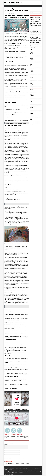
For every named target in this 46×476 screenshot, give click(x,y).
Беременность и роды (32, 90)
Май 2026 (31, 51)
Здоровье (31, 101)
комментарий (6, 444)
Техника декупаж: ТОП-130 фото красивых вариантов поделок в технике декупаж (35, 38)
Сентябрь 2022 (31, 82)
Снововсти (31, 120)
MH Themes (14, 474)
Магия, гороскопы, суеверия (33, 106)
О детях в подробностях (33, 109)
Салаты (31, 119)
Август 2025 (31, 53)
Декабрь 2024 (31, 58)
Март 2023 (31, 78)
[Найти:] (35, 12)
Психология (31, 113)
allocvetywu (31, 40)
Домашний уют (31, 96)
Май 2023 (31, 76)
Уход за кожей (31, 124)
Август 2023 (31, 72)
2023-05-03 (6, 13)
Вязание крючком (32, 94)
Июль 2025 (31, 54)
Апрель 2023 (31, 77)
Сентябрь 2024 (31, 59)
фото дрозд (6, 468)
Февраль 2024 (31, 65)
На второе (31, 108)
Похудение (31, 112)
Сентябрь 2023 (31, 71)
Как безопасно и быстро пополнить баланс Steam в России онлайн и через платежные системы (35, 19)
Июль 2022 (31, 83)
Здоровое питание (32, 100)
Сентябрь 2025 (31, 52)
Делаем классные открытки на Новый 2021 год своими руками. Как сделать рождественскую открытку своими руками (35, 31)
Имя (5, 449)
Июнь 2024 (31, 60)
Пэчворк (31, 114)
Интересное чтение (32, 102)
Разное (31, 115)
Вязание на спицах (32, 95)
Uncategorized (12, 13)
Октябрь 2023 (31, 70)
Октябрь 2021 (31, 84)
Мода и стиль (31, 107)
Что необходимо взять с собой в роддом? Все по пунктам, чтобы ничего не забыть (35, 45)
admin (9, 13)
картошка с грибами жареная (8, 471)
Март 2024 (31, 64)
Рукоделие (31, 118)
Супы (30, 121)
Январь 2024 (31, 66)
